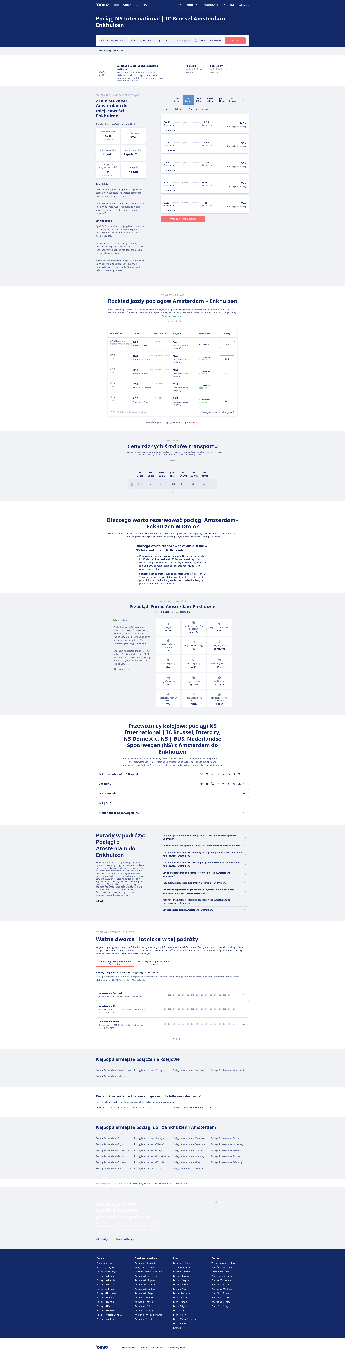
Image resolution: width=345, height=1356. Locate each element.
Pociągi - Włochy (105, 1310)
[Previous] (131, 474)
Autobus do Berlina (145, 1288)
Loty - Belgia (179, 1306)
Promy (144, 5)
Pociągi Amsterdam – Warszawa (188, 1138)
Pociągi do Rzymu (106, 1276)
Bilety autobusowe (144, 1267)
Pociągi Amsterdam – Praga (148, 1150)
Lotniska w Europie (183, 1263)
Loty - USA (178, 1310)
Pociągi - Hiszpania (107, 1293)
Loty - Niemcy (180, 1297)
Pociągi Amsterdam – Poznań (226, 1156)
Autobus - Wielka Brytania (148, 1314)
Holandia (119, 1183)
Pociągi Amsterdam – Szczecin (149, 1168)
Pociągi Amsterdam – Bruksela (187, 1150)
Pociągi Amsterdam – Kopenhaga (228, 1144)
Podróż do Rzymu (220, 1293)
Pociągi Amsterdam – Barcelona (188, 1144)
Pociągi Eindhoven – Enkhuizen (188, 1168)
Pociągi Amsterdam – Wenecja (226, 1150)
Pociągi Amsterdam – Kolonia (149, 1162)
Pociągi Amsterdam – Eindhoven (188, 1070)
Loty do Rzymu (181, 1276)
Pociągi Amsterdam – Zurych (110, 1156)
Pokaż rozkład (108, 175)
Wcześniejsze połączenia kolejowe (130, 412)
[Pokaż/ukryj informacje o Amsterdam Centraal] (244, 994)
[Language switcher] (192, 4)
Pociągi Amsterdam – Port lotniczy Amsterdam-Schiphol (124, 1168)
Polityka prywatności (177, 1347)
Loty (136, 5)
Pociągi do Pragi (105, 1288)
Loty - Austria (180, 1323)
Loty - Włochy (180, 1314)
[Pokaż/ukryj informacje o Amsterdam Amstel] (244, 1024)
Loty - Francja (180, 1301)
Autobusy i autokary (146, 1257)
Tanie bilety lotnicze (183, 1267)
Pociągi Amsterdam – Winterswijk (228, 1070)
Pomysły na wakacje (221, 1276)
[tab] (173, 109)
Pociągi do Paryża (106, 1280)
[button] (166, 40)
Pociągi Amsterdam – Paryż (110, 1138)
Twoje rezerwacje (210, 5)
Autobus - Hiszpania (145, 1263)
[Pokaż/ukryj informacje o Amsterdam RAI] (244, 1009)
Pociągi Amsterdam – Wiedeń (149, 1144)
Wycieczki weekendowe (223, 1263)
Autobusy (127, 5)
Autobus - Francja (144, 1301)
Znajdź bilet (108, 139)
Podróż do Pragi (220, 1306)
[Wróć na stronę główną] (104, 5)
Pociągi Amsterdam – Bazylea (111, 1162)
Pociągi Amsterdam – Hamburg (188, 1156)
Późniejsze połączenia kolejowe (216, 412)
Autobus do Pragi (144, 1293)
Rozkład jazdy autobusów (148, 1271)
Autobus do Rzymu (145, 1280)
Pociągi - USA (104, 1306)
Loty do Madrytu (182, 1271)
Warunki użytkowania (152, 1347)
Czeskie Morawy (220, 1271)
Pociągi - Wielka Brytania (110, 1314)
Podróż (215, 1257)
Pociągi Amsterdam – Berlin (225, 1138)
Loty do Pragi (180, 1288)
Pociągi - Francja (105, 1301)
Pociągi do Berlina (106, 1284)
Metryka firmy (129, 1347)
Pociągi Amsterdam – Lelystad (111, 1076)
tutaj (196, 422)
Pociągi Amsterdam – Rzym (110, 1144)
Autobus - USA (142, 1306)
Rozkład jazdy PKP (106, 1267)
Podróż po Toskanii (221, 1267)
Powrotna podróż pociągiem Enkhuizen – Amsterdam (124, 1107)
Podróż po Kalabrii (221, 1284)
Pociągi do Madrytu (107, 1271)
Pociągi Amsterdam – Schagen (149, 1070)
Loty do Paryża (181, 1280)
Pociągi (116, 5)
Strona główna (103, 1183)
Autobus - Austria (144, 1319)
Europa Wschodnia (221, 1280)
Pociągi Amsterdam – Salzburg (226, 1162)
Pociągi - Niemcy (105, 1297)
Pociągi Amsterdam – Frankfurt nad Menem (118, 1070)
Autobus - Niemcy (144, 1297)
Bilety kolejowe (105, 1263)
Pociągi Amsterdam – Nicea (186, 1162)
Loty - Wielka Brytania (184, 1319)
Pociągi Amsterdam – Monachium (113, 1150)
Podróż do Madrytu (221, 1288)
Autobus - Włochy (144, 1310)
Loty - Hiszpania (181, 1293)
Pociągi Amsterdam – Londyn (149, 1138)
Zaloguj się (244, 5)
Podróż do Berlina (220, 1301)
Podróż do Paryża (220, 1297)
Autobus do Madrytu (146, 1276)
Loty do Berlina (181, 1284)
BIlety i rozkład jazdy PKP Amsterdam (192, 1107)
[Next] (243, 100)
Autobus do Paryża (145, 1284)
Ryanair (177, 1327)
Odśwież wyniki (171, 321)
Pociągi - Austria (105, 1319)
